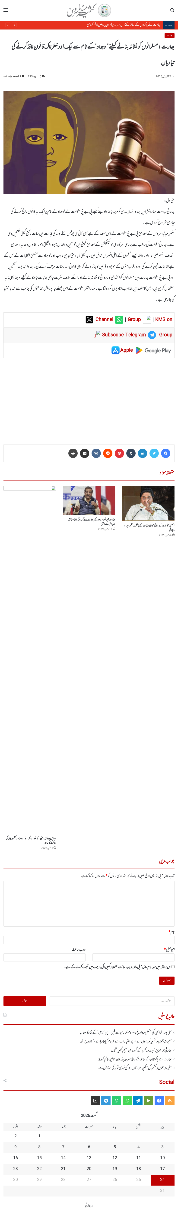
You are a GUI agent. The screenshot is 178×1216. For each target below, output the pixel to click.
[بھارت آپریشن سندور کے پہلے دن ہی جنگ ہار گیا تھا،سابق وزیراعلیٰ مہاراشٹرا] (89, 500)
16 (15, 1158)
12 (114, 1158)
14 (63, 1158)
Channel (105, 320)
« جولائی (89, 1205)
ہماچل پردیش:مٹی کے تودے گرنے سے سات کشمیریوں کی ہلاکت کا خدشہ (31, 841)
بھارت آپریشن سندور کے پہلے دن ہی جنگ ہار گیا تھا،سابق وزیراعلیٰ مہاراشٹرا (91, 522)
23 (15, 1169)
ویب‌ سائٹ (79, 949)
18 (138, 1169)
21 (63, 1169)
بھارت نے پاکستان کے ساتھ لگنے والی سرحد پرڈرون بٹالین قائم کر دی (124, 25)
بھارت (169, 35)
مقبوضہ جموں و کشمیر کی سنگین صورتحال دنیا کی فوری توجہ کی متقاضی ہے (135, 1068)
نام (171, 932)
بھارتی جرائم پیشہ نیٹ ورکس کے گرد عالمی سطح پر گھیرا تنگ (141, 1050)
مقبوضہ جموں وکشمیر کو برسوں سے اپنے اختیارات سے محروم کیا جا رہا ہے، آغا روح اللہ (126, 1041)
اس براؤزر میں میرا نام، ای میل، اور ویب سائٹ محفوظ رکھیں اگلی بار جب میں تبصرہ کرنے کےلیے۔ (117, 967)
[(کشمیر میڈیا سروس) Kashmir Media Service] (89, 10)
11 (138, 1158)
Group (133, 320)
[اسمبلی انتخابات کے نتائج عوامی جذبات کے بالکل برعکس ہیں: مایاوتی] (148, 504)
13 (89, 1158)
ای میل (169, 949)
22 (39, 1169)
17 (162, 1169)
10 (162, 1158)
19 (114, 1169)
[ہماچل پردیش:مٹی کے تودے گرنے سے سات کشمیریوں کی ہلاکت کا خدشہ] (29, 660)
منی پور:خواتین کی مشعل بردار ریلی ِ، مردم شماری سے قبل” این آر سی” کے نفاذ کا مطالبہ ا (125, 1032)
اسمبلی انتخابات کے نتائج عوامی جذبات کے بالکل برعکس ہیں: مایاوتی (149, 528)
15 (39, 1158)
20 (89, 1169)
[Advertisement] (89, 398)
